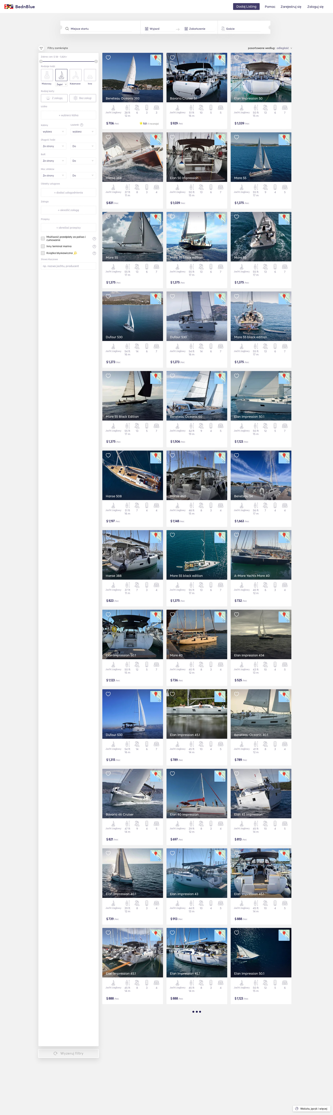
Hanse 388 (114, 178)
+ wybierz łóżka (68, 115)
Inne (90, 84)
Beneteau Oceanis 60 (186, 416)
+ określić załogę (68, 210)
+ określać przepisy (68, 227)
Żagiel (60, 84)
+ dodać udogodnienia (68, 192)
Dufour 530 (114, 337)
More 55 (240, 178)
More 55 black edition (186, 257)
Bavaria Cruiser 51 (183, 98)
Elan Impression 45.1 (185, 735)
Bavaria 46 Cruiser (120, 814)
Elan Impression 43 (184, 894)
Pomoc (270, 7)
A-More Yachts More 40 (252, 576)
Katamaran (75, 84)
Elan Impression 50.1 (249, 416)
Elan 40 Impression (184, 814)
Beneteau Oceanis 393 (122, 98)
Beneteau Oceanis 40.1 (251, 735)
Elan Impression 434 (249, 655)
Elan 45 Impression (248, 814)
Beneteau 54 (243, 496)
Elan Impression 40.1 (121, 894)
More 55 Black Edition (122, 416)
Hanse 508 (114, 496)
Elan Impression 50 (248, 98)
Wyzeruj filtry (72, 1053)
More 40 (176, 655)
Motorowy (46, 84)
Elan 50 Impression (184, 178)
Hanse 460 (178, 496)
